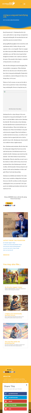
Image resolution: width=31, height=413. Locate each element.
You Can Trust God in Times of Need (11, 248)
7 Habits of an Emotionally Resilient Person (12, 245)
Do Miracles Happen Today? (9, 243)
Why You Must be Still (8, 250)
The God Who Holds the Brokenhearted (11, 246)
